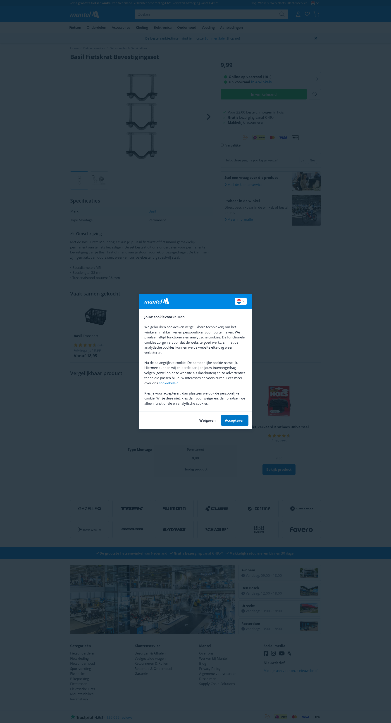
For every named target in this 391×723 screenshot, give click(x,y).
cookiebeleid (169, 383)
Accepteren (235, 420)
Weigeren (207, 420)
